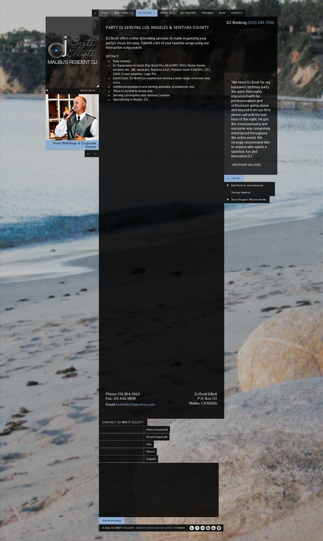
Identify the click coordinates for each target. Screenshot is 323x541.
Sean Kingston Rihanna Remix (248, 199)
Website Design (146, 528)
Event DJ (167, 13)
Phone (150, 451)
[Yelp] (208, 528)
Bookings (146, 13)
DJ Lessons (188, 13)
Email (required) (156, 437)
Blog (222, 13)
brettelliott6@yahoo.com (135, 404)
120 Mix (235, 178)
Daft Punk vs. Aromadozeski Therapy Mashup (247, 189)
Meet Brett (124, 13)
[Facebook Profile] (197, 528)
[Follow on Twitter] (192, 528)
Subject (151, 459)
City (149, 444)
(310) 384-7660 (261, 23)
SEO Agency (166, 528)
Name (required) (157, 429)
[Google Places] (219, 528)
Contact (237, 13)
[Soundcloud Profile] (203, 528)
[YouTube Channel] (213, 528)
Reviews (207, 13)
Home (105, 13)
